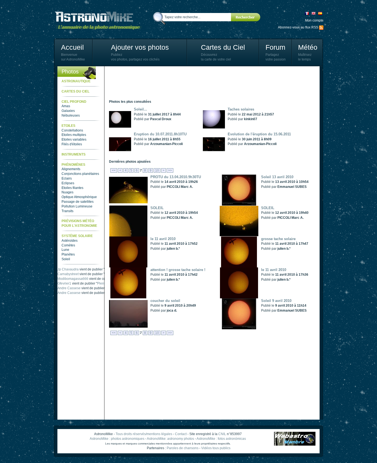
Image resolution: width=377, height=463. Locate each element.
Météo (307, 47)
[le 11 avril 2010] (129, 252)
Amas (66, 106)
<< (114, 170)
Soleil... (140, 109)
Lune (65, 250)
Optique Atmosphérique (79, 197)
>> (170, 170)
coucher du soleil (165, 301)
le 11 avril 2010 (163, 239)
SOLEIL (157, 208)
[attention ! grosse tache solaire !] (129, 283)
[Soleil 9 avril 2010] (240, 313)
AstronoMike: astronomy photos (170, 439)
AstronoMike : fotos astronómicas (221, 439)
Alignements (71, 169)
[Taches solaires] (215, 119)
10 (157, 170)
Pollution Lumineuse (77, 206)
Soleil (66, 259)
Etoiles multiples (74, 135)
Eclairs (67, 178)
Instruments (74, 154)
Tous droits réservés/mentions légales (144, 434)
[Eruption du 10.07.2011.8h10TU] (121, 144)
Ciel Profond (74, 102)
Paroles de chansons (182, 448)
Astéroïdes (70, 241)
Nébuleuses (71, 115)
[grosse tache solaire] (240, 252)
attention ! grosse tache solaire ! (177, 270)
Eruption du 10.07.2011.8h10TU (160, 134)
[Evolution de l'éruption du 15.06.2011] (215, 144)
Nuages (67, 192)
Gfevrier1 (64, 283)
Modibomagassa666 (72, 279)
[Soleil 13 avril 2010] (240, 190)
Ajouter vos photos (140, 47)
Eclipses (68, 183)
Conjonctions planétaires (80, 174)
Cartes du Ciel (223, 47)
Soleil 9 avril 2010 (276, 301)
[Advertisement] (209, 82)
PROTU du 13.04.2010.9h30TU (175, 177)
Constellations (72, 130)
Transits (67, 211)
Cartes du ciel (75, 91)
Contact (181, 434)
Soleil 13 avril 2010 (277, 177)
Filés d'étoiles (72, 144)
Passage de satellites (78, 202)
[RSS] (321, 27)
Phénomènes (73, 165)
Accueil (72, 47)
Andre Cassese (69, 288)
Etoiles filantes (72, 188)
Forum (275, 47)
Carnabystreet (68, 274)
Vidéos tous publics (215, 448)
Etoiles (68, 126)
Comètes (68, 245)
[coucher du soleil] (129, 313)
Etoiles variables (74, 139)
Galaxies (68, 111)
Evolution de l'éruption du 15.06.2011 (259, 134)
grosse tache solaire (278, 239)
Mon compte (314, 20)
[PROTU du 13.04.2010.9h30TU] (129, 190)
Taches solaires (241, 109)
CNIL (222, 434)
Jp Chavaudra (68, 269)
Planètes (68, 254)
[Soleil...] (121, 119)
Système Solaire (77, 236)
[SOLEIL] (129, 221)
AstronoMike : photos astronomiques (117, 439)
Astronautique (76, 81)
